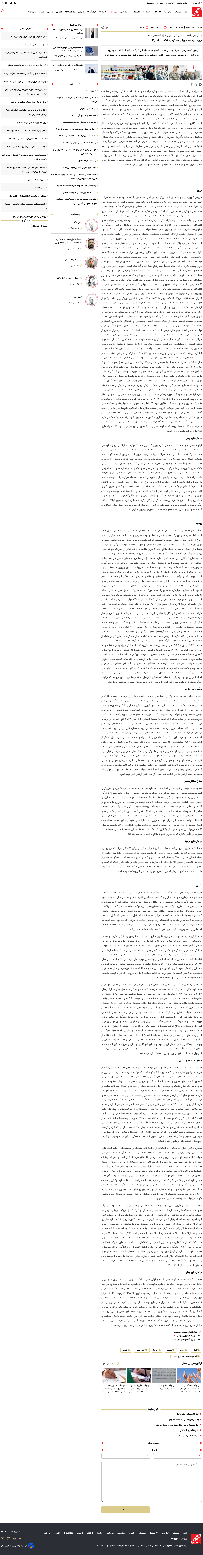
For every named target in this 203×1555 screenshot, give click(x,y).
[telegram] (200, 84)
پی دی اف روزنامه (36, 12)
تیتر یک (168, 12)
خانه (200, 27)
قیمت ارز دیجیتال (39, 226)
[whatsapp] (192, 84)
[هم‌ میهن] (196, 1539)
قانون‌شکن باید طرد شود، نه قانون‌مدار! (68, 65)
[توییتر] (2, 3)
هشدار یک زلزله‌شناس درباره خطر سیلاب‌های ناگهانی (26, 138)
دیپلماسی (124, 12)
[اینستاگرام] (6, 3)
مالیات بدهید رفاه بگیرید (189, 1436)
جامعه (104, 12)
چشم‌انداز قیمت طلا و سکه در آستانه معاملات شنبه (76, 185)
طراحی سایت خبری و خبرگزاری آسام (14, 1545)
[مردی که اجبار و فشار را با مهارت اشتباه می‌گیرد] (91, 33)
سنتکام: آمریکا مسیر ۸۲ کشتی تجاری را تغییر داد (27, 196)
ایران (195, 1350)
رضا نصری (75, 265)
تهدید (124, 1350)
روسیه (169, 1350)
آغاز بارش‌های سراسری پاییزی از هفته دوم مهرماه (27, 65)
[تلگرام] (10, 3)
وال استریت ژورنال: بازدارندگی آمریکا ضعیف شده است (24, 81)
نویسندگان (150, 3)
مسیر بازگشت (91, 90)
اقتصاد (137, 12)
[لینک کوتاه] (106, 27)
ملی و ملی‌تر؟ (77, 297)
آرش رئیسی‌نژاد (73, 248)
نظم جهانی (140, 1350)
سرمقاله (178, 12)
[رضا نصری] (91, 262)
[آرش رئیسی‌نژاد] (91, 244)
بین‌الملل (114, 12)
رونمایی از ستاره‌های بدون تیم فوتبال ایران (29, 216)
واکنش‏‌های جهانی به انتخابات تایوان (184, 1419)
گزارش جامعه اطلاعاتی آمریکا (185, 1356)
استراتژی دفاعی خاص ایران (187, 1414)
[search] (2, 11)
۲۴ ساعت (157, 12)
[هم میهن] (197, 12)
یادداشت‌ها (70, 12)
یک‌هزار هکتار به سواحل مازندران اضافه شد (79, 142)
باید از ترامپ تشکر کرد (87, 108)
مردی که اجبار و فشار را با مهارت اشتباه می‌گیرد (68, 31)
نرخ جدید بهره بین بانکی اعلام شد (33, 44)
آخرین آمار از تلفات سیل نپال (35, 179)
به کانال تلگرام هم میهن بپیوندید (187, 1332)
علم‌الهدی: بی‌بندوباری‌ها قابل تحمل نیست (79, 122)
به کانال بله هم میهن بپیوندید (188, 1336)
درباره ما (160, 3)
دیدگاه (125, 1509)
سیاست (146, 12)
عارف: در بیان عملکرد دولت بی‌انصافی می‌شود (28, 102)
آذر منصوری (74, 284)
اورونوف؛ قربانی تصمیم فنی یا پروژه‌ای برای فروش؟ (76, 129)
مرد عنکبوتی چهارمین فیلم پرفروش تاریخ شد (28, 36)
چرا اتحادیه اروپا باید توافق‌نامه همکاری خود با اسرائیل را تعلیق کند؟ (68, 49)
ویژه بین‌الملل (75, 25)
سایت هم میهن (142, 1545)
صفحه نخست (182, 3)
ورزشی (50, 12)
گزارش (81, 12)
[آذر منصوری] (91, 281)
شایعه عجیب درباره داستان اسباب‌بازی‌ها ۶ (79, 167)
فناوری (59, 12)
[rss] (14, 3)
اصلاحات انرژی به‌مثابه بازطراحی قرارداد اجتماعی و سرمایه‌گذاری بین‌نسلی (69, 241)
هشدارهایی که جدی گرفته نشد (84, 115)
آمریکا (155, 1350)
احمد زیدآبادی (73, 228)
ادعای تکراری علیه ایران (189, 1430)
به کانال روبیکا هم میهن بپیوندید (187, 1339)
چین (182, 1350)
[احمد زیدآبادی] (91, 225)
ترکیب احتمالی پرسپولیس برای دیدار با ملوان (79, 192)
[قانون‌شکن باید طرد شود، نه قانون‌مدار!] (91, 69)
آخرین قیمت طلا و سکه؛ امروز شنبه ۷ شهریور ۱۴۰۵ (25, 130)
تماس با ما (170, 3)
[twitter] (196, 84)
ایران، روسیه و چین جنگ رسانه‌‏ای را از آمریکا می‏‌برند (177, 1425)
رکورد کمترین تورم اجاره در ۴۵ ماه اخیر (31, 122)
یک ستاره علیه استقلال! (87, 160)
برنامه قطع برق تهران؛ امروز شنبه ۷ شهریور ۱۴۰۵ (77, 136)
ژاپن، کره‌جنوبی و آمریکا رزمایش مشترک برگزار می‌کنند (24, 73)
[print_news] (103, 27)
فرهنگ (92, 12)
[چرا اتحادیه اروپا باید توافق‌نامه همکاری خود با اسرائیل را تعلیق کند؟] (91, 51)
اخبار (186, 12)
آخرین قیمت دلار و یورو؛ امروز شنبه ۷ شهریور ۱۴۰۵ (26, 147)
